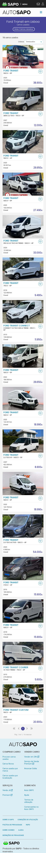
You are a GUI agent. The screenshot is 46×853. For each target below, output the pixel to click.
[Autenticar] (38, 4)
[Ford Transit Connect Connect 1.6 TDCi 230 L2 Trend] (23, 311)
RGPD (28, 825)
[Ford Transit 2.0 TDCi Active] (23, 526)
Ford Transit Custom (15, 711)
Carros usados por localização (10, 777)
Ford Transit (10, 71)
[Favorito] (40, 71)
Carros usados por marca (10, 769)
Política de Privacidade (12, 825)
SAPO (11, 843)
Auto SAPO (29, 790)
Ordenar (21, 42)
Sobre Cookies (8, 830)
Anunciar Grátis (30, 768)
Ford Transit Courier (15, 668)
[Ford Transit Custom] (23, 696)
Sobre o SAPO (8, 820)
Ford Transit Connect (19, 327)
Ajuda (26, 795)
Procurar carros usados (9, 758)
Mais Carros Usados (23, 29)
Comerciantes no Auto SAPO (31, 808)
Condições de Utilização (28, 820)
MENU (24, 4)
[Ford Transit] (23, 56)
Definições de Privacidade (13, 835)
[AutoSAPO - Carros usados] (17, 12)
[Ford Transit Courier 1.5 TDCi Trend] (23, 653)
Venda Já (7, 790)
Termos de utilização (28, 801)
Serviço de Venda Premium (31, 762)
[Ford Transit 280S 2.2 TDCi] (23, 99)
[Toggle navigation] (41, 12)
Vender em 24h (30, 757)
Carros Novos (8, 764)
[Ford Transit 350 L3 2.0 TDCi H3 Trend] (23, 226)
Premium (7, 795)
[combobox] (33, 42)
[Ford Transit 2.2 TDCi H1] (23, 441)
